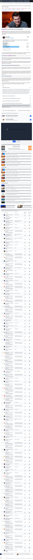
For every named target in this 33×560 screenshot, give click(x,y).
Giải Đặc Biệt (17, 157)
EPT (5, 534)
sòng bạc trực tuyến (20, 1)
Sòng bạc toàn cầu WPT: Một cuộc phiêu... (9, 303)
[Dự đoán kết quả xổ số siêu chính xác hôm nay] (3, 194)
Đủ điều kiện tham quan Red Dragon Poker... (9, 497)
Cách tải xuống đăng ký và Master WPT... (9, 313)
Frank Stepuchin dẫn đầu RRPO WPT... (9, 245)
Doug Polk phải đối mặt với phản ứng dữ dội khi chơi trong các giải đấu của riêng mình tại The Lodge (23, 3)
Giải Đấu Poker (9, 186)
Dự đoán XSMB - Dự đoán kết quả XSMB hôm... (9, 399)
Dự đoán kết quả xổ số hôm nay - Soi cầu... (9, 433)
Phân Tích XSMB (11, 154)
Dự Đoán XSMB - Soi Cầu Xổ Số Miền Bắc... (9, 508)
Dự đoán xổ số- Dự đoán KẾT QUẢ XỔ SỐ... (9, 546)
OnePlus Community (8, 395)
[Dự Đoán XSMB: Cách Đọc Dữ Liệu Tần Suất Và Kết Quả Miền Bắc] (3, 154)
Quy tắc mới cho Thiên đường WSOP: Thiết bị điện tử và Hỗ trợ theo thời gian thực (9, 110)
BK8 (6, 249)
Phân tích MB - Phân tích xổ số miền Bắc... (9, 543)
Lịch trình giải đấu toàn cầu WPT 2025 (9, 381)
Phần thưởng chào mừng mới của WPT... (9, 409)
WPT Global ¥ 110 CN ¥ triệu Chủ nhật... (9, 540)
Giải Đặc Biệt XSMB (15, 165)
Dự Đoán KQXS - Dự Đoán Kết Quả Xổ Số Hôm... (9, 529)
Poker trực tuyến (17, 439)
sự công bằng (9, 55)
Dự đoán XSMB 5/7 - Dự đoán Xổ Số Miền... (9, 406)
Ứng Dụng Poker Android (8, 191)
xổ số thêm (6, 442)
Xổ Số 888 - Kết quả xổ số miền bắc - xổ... (8, 356)
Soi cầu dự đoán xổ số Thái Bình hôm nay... (8, 384)
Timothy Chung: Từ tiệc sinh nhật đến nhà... (9, 437)
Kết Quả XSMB (15, 154)
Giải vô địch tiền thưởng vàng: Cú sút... (9, 228)
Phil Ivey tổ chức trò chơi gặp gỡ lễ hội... (9, 326)
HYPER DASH (7, 330)
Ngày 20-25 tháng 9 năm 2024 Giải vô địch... (8, 346)
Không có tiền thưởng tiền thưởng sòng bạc (9, 222)
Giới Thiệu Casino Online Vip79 (9, 251)
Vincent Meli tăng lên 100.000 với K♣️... (8, 403)
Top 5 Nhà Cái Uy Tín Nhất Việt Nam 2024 (9, 225)
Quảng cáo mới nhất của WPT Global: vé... (10, 378)
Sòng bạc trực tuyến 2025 (8, 417)
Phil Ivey (7, 327)
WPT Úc (6, 347)
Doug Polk (4, 29)
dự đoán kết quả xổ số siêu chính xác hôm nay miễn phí (9, 232)
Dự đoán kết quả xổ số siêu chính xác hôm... (9, 486)
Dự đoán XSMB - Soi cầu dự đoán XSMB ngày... (9, 343)
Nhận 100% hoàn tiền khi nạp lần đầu (14, 148)
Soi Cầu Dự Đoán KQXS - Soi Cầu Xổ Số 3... (9, 364)
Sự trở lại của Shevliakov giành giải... (9, 349)
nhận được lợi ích (26, 1)
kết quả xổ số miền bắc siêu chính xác (9, 412)
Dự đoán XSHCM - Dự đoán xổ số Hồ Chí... (9, 336)
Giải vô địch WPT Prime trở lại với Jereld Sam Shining (24, 110)
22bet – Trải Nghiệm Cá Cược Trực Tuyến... (9, 261)
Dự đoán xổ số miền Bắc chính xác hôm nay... (9, 316)
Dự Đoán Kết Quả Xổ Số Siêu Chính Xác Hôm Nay (11, 194)
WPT (6, 186)
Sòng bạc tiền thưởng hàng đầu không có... (9, 221)
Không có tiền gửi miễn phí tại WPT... (9, 323)
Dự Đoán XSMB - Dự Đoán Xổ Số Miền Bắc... (9, 264)
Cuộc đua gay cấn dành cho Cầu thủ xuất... (9, 290)
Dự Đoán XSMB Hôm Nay (8, 178)
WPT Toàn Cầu (13, 191)
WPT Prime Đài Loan (8, 372)
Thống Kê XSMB (11, 165)
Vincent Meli (16, 402)
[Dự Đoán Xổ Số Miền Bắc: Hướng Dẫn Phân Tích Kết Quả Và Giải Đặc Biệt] (3, 157)
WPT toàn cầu (7, 219)
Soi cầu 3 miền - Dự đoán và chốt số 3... (9, 374)
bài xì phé (7, 246)
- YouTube (6, 283)
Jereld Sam (12, 186)
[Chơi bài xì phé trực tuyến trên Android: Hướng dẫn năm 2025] (3, 191)
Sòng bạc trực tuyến (8, 484)
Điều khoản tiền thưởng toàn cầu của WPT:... (9, 274)
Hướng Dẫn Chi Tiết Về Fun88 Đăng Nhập (9, 470)
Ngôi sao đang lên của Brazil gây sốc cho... (9, 533)
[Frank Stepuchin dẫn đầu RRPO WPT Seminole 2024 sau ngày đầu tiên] (3, 188)
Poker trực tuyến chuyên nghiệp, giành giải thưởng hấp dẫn (16, 149)
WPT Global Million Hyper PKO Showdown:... (8, 218)
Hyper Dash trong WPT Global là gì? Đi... (9, 329)
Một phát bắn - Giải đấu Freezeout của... (9, 473)
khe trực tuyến (7, 216)
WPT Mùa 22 (7, 291)
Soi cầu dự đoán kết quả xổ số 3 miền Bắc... (9, 392)
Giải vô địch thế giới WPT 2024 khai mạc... (9, 268)
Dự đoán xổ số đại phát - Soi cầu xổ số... (9, 446)
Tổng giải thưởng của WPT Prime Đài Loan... (9, 371)
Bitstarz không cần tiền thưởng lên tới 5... (9, 512)
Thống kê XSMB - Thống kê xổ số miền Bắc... (9, 500)
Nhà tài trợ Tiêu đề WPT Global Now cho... (9, 467)
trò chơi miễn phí (12, 1)
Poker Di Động (16, 191)
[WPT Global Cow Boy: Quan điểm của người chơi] (3, 202)
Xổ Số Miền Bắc (13, 157)
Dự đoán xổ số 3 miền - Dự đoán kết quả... (8, 536)
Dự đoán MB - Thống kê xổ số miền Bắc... (9, 309)
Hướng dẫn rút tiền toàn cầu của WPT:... (9, 430)
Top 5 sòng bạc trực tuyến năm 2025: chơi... (8, 416)
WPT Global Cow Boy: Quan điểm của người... (9, 238)
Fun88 (6, 471)
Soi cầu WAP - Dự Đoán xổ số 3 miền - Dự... (9, 277)
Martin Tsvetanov (7, 294)
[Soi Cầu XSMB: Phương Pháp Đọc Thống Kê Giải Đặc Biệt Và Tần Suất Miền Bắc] (3, 165)
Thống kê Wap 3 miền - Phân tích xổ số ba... (9, 453)
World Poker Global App (16, 146)
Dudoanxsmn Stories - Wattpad (8, 360)
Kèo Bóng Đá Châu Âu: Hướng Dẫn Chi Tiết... (8, 320)
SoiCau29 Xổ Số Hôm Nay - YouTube (8, 388)
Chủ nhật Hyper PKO (17, 339)
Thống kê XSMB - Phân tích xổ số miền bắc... (9, 490)
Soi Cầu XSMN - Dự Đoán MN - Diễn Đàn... (9, 231)
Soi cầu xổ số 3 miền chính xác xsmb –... (9, 257)
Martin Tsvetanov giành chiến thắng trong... (9, 293)
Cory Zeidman (7, 243)
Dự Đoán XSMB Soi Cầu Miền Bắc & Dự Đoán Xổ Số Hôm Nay (18, 558)
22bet (6, 262)
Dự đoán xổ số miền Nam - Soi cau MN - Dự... (9, 287)
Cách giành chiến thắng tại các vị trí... (9, 215)
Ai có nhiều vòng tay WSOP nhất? (9, 271)
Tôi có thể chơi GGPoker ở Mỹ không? (9, 550)
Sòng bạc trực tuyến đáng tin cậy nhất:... (9, 281)
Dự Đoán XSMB (7, 154)
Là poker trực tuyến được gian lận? (9, 440)
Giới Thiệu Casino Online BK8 (9, 248)
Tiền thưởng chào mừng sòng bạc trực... (9, 483)
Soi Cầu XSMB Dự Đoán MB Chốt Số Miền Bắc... (9, 426)
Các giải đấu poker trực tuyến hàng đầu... (9, 419)
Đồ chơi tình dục (7, 519)
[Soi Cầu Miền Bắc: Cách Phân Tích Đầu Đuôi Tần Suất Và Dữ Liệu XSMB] (3, 159)
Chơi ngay (29, 146)
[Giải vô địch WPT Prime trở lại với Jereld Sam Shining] (3, 186)
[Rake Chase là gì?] (3, 199)
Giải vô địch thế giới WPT (9, 269)
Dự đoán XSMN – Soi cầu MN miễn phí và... (9, 456)
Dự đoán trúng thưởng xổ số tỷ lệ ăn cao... (9, 332)
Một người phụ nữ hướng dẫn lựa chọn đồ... (8, 518)
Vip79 (6, 252)
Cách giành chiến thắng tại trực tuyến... (9, 450)
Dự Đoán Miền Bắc (14, 178)
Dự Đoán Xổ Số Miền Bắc (8, 157)
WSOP (6, 272)
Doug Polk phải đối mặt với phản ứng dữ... (9, 515)
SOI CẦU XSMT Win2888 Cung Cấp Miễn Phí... (9, 479)
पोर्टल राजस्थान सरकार (7, 306)
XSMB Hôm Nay (18, 178)
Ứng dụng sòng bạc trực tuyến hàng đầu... (8, 234)
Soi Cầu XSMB (6, 165)
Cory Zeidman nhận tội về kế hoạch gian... (9, 242)
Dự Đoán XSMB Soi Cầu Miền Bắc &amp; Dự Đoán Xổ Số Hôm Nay (8, 3)
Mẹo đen (16, 449)
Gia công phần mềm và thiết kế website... (9, 296)
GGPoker (7, 551)
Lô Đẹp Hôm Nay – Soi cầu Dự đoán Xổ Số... (9, 368)
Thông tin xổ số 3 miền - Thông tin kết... (8, 521)
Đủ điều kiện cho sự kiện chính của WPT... (9, 464)
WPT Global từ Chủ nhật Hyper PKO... (9, 340)
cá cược (16, 224)
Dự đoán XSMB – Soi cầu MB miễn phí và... (9, 352)
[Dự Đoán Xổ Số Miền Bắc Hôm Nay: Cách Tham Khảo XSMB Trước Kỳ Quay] (3, 162)
